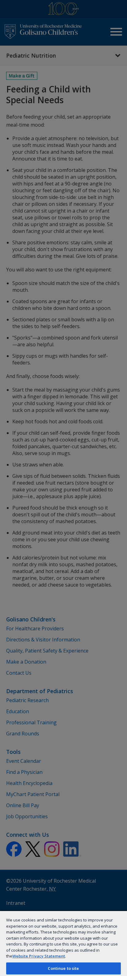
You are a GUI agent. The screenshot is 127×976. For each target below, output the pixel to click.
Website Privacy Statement (38, 956)
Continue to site (63, 968)
